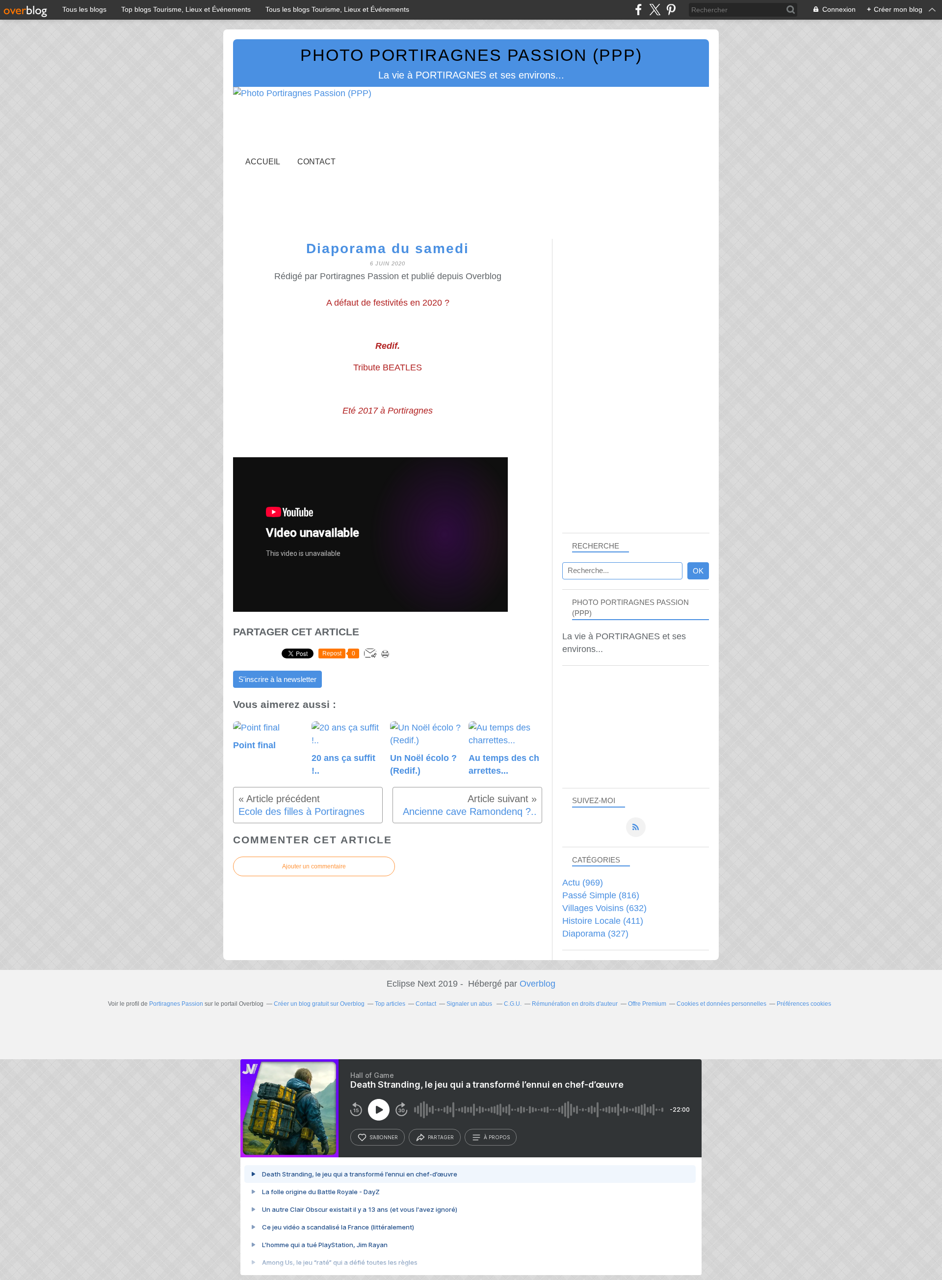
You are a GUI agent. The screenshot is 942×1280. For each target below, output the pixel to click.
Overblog (537, 984)
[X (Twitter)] (655, 9)
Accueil (262, 161)
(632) (604, 908)
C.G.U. (513, 1003)
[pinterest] (671, 9)
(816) (600, 895)
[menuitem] (263, 162)
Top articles (390, 1003)
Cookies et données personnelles (721, 1003)
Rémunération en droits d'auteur (575, 1003)
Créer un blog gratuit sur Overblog (319, 1003)
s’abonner (383, 1137)
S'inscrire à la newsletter (277, 679)
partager (441, 1137)
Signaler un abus (470, 1003)
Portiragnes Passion (176, 1003)
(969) (582, 883)
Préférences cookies (804, 1003)
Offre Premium (647, 1003)
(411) (602, 921)
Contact (316, 161)
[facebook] (638, 9)
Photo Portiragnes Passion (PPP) (471, 55)
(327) (595, 934)
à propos (497, 1137)
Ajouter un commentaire (314, 866)
